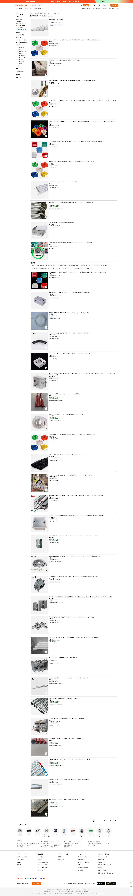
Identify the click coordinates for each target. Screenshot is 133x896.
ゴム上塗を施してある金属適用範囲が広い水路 (40, 268)
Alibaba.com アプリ (81, 883)
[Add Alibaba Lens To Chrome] (36, 883)
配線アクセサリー (48, 13)
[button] (82, 5)
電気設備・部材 (38, 13)
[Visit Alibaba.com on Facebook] (99, 873)
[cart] (99, 5)
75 (110, 820)
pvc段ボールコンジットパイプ (71, 843)
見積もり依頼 (61, 859)
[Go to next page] (113, 820)
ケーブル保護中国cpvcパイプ (24, 845)
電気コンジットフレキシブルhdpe (100, 265)
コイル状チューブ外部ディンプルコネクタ (98, 843)
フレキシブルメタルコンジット (78, 268)
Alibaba (31, 13)
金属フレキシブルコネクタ (86, 265)
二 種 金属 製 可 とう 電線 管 (48, 846)
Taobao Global (72, 889)
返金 (79, 864)
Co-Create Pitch (20, 859)
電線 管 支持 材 (68, 845)
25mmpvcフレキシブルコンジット (72, 841)
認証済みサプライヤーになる (104, 864)
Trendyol (81, 889)
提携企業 (100, 867)
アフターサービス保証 (42, 864)
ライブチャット (81, 859)
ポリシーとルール (41, 870)
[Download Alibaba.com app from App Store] (101, 883)
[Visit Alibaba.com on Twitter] (104, 873)
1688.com (52, 889)
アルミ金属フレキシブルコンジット (49, 841)
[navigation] (22, 417)
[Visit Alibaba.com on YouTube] (110, 873)
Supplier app (73, 883)
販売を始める (101, 859)
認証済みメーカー (62, 856)
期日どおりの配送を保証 (43, 862)
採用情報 (19, 864)
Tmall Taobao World (60, 889)
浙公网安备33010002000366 (89, 893)
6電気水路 (88, 268)
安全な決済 (40, 856)
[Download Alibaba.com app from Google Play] (111, 883)
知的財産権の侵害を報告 (83, 867)
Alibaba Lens (20, 883)
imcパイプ (19, 841)
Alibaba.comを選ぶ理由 (22, 856)
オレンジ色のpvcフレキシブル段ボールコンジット (28, 843)
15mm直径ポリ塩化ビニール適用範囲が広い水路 (46, 265)
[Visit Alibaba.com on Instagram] (107, 873)
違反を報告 (80, 870)
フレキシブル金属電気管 (94, 841)
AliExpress (47, 889)
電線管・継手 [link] (57, 13)
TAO (77, 889)
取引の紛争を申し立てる (83, 862)
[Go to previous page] (90, 820)
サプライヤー (59, 25)
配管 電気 (66, 846)
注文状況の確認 (101, 862)
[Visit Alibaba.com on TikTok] (113, 873)
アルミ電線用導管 (45, 843)
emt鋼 (33, 265)
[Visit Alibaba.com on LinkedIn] (102, 873)
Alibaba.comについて (22, 854)
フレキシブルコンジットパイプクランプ (51, 845)
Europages (86, 889)
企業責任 (19, 862)
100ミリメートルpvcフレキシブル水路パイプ (60, 268)
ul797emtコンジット (62, 265)
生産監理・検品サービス (43, 867)
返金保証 (39, 859)
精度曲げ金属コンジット (73, 265)
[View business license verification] (79, 894)
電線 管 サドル (91, 845)
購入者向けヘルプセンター (84, 856)
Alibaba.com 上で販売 (103, 856)
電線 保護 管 (20, 846)
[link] (131, 883)
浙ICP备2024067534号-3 (101, 893)
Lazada (66, 889)
